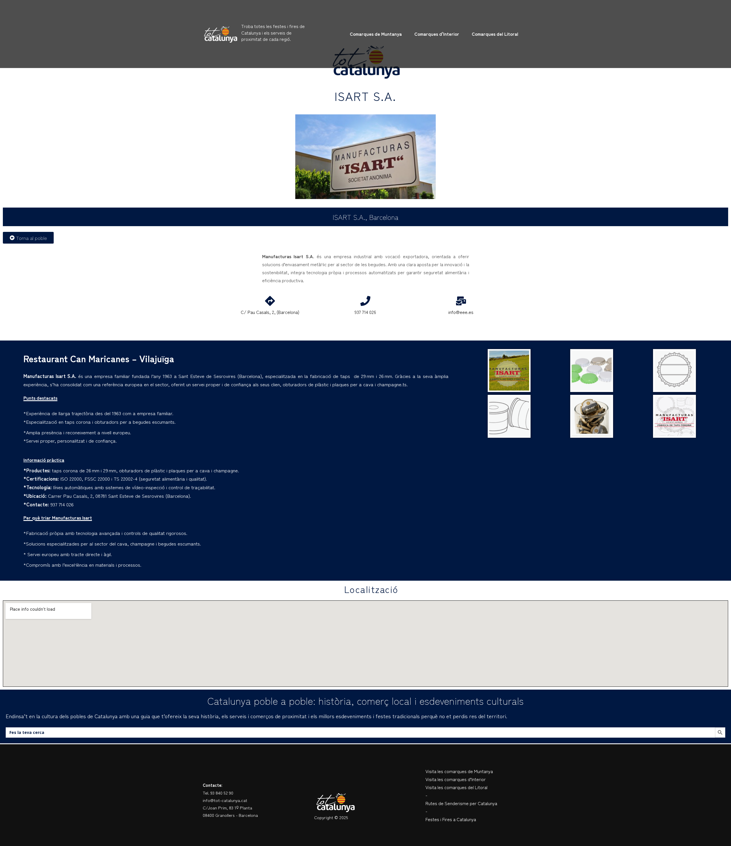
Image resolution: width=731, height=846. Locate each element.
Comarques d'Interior (436, 33)
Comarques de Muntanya (376, 33)
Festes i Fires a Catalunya (450, 819)
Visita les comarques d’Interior (455, 779)
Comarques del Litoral (495, 33)
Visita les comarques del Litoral (456, 787)
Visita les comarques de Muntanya (459, 771)
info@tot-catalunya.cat (225, 800)
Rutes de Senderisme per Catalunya (461, 803)
